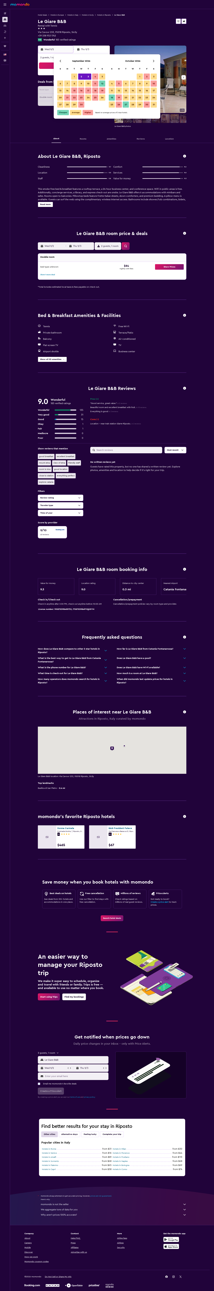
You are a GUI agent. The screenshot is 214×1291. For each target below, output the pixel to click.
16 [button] (81, 90)
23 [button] (81, 97)
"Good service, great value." (108, 403)
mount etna (44, 463)
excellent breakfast (65, 456)
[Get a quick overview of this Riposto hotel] (184, 156)
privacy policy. (89, 1097)
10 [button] (88, 83)
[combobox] (75, 1060)
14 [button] (67, 90)
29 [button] (74, 104)
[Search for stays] (5, 19)
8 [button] (74, 83)
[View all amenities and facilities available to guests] (184, 315)
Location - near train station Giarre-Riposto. (115, 424)
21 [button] (67, 97)
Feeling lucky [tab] (90, 1134)
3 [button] (88, 76)
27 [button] (60, 104)
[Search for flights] (5, 13)
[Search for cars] (5, 26)
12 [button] (102, 83)
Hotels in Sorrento (50, 1161)
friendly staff (74, 463)
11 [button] (95, 83)
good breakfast (46, 456)
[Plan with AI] (5, 38)
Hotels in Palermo (50, 1165)
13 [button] (60, 90)
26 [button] (102, 97)
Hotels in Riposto (104, 15)
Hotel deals (42, 15)
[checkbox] (52, 532)
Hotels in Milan (119, 1149)
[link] (112, 918)
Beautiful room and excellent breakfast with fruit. (118, 407)
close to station (46, 476)
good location (60, 469)
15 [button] (74, 90)
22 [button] (74, 97)
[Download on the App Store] (171, 1246)
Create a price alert (160, 902)
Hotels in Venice (49, 1153)
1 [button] (74, 76)
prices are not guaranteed (100, 1196)
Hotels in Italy (72, 15)
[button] (5, 4)
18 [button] (95, 90)
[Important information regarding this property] (184, 569)
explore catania (46, 482)
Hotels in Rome (49, 1149)
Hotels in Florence (121, 1153)
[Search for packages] (5, 32)
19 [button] (102, 90)
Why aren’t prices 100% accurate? (59, 1215)
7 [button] (67, 83)
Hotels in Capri (49, 1169)
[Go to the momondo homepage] (19, 4)
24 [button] (88, 97)
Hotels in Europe (57, 15)
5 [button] (102, 76)
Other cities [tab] (49, 1134)
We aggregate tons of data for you (59, 1209)
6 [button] (60, 83)
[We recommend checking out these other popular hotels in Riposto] (184, 817)
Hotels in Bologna (121, 1165)
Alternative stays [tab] (69, 1134)
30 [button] (81, 104)
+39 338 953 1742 (47, 36)
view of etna (59, 463)
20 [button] (60, 97)
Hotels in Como (120, 1169)
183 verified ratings (66, 40)
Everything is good (104, 411)
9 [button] (81, 83)
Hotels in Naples (120, 1161)
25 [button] (95, 97)
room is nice (45, 469)
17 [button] (88, 90)
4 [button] (95, 76)
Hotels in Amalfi (49, 1157)
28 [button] (67, 104)
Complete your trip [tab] (112, 1134)
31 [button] (154, 104)
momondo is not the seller (55, 1204)
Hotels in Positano (121, 1157)
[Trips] (5, 46)
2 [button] (81, 76)
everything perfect (66, 476)
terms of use (75, 1097)
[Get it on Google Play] (171, 1239)
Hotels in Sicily (88, 15)
